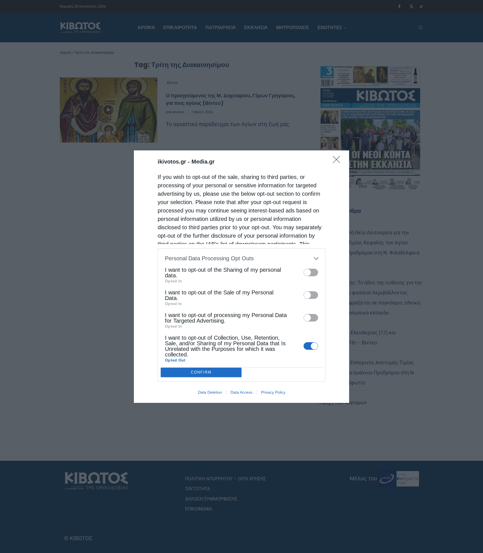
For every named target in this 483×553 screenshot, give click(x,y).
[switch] (311, 272)
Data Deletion (210, 392)
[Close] (338, 161)
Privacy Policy (273, 392)
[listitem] (241, 258)
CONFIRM (201, 372)
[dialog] (241, 276)
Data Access (241, 392)
